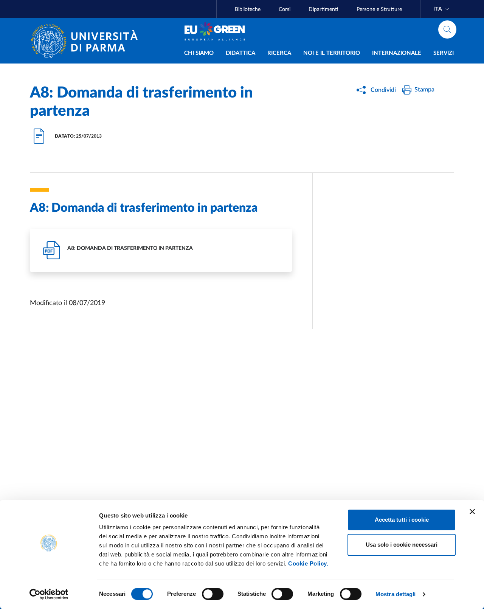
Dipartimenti (323, 9)
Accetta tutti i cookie (402, 519)
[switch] (212, 594)
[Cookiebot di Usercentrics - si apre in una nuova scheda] (49, 594)
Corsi (284, 9)
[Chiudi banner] (472, 511)
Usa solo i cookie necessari (401, 544)
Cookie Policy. (308, 563)
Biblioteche (248, 9)
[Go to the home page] (87, 41)
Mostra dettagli (395, 594)
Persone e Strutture (379, 9)
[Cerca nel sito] (447, 29)
